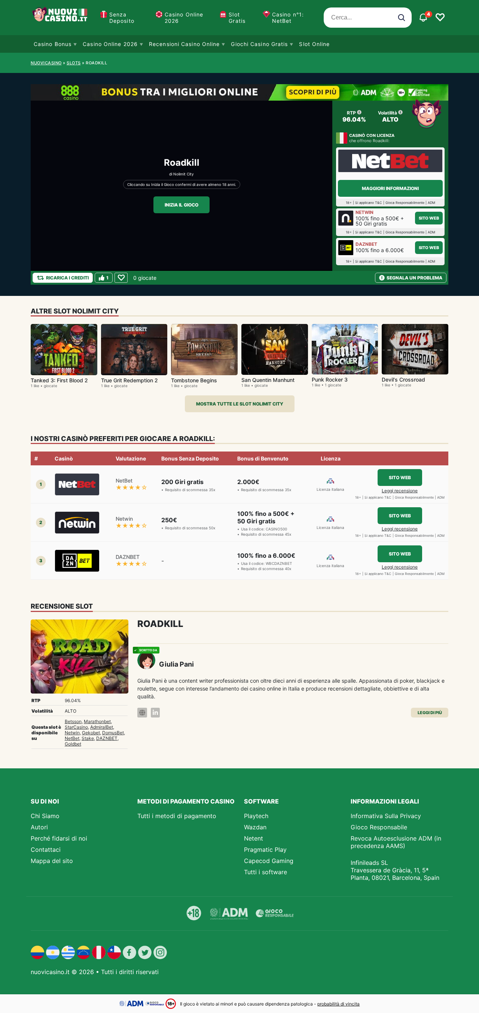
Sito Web (429, 218)
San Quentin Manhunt (268, 380)
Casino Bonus (52, 44)
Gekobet (91, 732)
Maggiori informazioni (390, 188)
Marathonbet (97, 721)
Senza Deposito (121, 17)
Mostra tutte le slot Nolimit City (239, 404)
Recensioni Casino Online (184, 44)
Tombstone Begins (194, 380)
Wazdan (255, 827)
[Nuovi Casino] (61, 17)
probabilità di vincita (338, 1004)
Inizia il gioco (181, 205)
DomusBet (113, 732)
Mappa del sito (52, 860)
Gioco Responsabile (379, 827)
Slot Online (314, 44)
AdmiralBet (101, 727)
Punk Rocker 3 (330, 379)
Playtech (256, 816)
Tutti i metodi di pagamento (176, 816)
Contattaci (46, 849)
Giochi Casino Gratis (259, 44)
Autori (39, 827)
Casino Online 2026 (184, 17)
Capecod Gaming (268, 860)
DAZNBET (107, 738)
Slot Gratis (237, 17)
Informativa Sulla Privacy (386, 816)
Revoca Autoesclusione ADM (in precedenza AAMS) (396, 842)
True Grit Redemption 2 (129, 380)
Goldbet (73, 744)
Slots (74, 62)
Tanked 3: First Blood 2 (59, 380)
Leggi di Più (430, 712)
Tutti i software (265, 872)
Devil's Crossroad (403, 379)
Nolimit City (183, 174)
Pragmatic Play (265, 849)
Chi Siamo (45, 816)
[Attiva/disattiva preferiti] (440, 17)
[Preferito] (121, 278)
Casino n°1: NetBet (288, 17)
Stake (88, 738)
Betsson (73, 721)
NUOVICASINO (46, 62)
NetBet (72, 738)
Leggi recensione (400, 490)
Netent (253, 838)
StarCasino (76, 727)
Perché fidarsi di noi (59, 838)
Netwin (72, 732)
